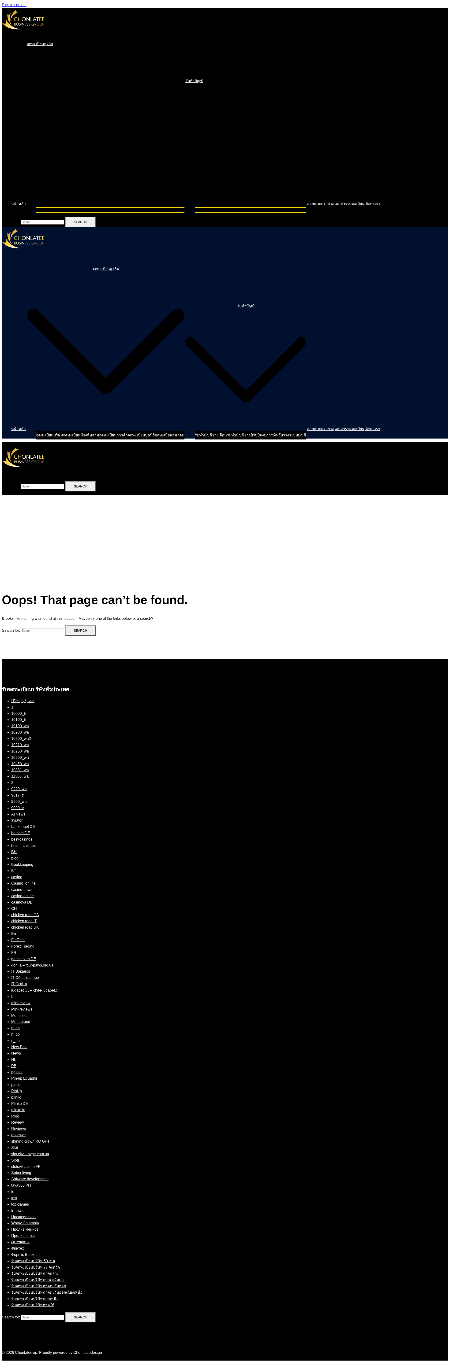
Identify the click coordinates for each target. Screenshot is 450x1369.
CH (14, 909)
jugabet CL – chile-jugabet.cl (35, 990)
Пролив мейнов (25, 1229)
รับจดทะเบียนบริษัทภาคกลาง (35, 1273)
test (14, 1198)
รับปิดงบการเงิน (265, 210)
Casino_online (23, 883)
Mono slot (19, 1016)
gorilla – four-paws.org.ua (32, 965)
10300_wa (20, 758)
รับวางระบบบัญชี (292, 210)
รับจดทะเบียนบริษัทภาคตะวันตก (37, 1280)
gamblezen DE (23, 959)
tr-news (17, 1211)
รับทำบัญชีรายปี (240, 210)
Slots (15, 1160)
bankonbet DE (23, 827)
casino (16, 877)
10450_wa (20, 764)
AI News (18, 814)
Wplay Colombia (25, 1223)
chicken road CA (25, 915)
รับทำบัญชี (194, 81)
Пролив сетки (23, 1236)
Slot (14, 1148)
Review (17, 1122)
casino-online (22, 896)
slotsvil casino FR (26, 1167)
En (13, 934)
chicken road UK (25, 927)
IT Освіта (19, 984)
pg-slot (16, 1072)
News (16, 1053)
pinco (15, 1085)
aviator (16, 820)
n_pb (15, 1034)
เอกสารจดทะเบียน (349, 204)
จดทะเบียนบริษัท (49, 210)
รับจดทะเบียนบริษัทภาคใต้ (32, 1305)
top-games (20, 1204)
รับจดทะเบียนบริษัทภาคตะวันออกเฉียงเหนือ (46, 1292)
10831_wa (20, 770)
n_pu (15, 1041)
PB (13, 1066)
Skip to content (14, 5)
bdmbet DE (20, 833)
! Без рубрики (22, 701)
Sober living (21, 1173)
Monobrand (20, 1022)
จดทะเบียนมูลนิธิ (141, 210)
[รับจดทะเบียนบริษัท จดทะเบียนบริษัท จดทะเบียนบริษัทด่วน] (23, 34)
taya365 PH (21, 1185)
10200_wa (20, 732)
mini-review (20, 1003)
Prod (15, 1116)
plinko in (18, 1110)
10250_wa (20, 751)
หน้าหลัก (18, 204)
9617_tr (17, 795)
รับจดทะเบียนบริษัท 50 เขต (33, 1261)
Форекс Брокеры (25, 1255)
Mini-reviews (21, 1009)
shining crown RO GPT (30, 1141)
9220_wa (19, 789)
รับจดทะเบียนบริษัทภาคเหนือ (35, 1299)
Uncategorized (23, 1217)
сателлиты (20, 1242)
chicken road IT (24, 921)
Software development (30, 1179)
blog (15, 858)
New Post (19, 1047)
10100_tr (18, 720)
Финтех (17, 1248)
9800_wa (19, 802)
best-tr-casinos (23, 846)
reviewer (18, 1135)
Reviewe (18, 1129)
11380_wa (20, 776)
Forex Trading (22, 946)
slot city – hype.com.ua (30, 1154)
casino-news (21, 890)
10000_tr (18, 714)
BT (13, 871)
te (12, 1192)
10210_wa (20, 745)
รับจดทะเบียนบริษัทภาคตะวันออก (38, 1286)
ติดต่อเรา (372, 204)
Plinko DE (19, 1104)
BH (14, 852)
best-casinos (21, 839)
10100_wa (20, 726)
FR (13, 953)
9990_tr (17, 808)
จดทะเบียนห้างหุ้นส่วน (81, 210)
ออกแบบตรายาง (320, 204)
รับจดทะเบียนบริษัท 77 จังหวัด (35, 1267)
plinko (16, 1097)
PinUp (16, 1091)
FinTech (18, 940)
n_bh (15, 1028)
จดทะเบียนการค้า (113, 210)
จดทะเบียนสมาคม (169, 210)
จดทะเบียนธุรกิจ (40, 44)
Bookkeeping (22, 865)
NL (13, 1060)
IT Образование (25, 978)
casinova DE (22, 902)
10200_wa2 (21, 739)
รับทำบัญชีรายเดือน (211, 210)
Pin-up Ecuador (24, 1078)
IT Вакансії (20, 971)
